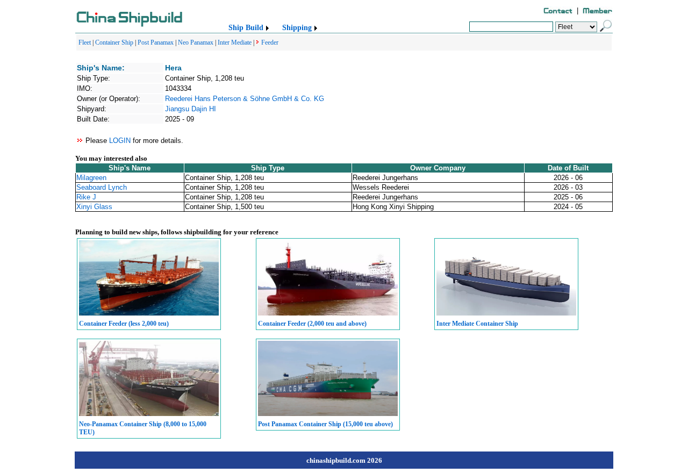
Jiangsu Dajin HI (190, 109)
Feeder (269, 42)
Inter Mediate (235, 42)
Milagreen (91, 178)
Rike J (86, 197)
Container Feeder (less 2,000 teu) (124, 323)
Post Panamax (156, 42)
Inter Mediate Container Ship (477, 323)
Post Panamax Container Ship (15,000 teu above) (325, 424)
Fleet (84, 42)
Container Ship (114, 42)
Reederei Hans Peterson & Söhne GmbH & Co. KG (244, 99)
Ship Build (245, 28)
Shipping (297, 28)
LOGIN (120, 141)
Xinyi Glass (94, 207)
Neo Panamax (195, 42)
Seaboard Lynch (101, 187)
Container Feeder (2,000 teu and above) (312, 323)
